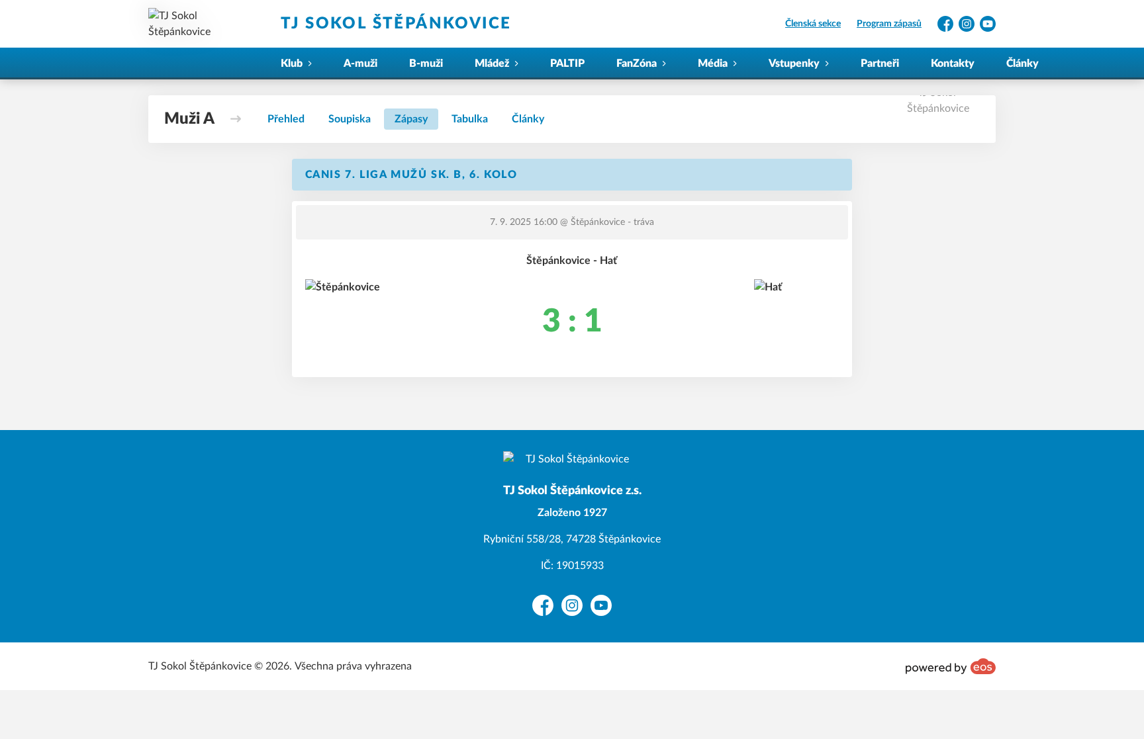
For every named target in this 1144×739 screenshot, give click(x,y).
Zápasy (411, 119)
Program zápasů (889, 23)
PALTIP (567, 63)
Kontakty (953, 63)
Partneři (880, 63)
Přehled (286, 119)
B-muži (426, 63)
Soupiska (349, 119)
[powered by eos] (951, 666)
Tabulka (470, 119)
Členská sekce (813, 23)
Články (1022, 63)
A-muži (360, 63)
